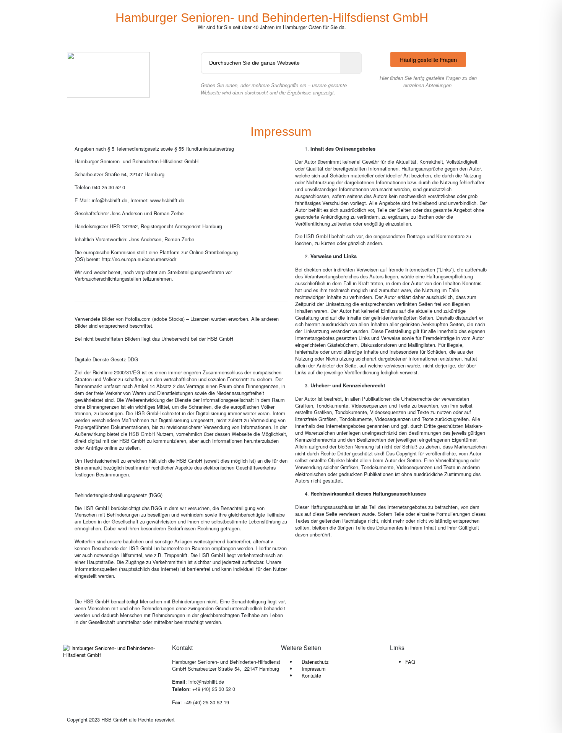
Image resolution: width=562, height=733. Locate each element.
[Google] (440, 688)
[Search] (350, 63)
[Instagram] (420, 688)
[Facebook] (399, 688)
